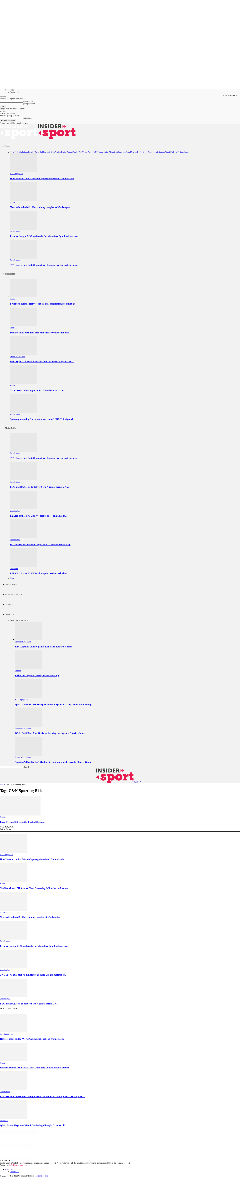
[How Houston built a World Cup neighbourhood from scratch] (23, 171)
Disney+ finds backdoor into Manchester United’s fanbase (39, 332)
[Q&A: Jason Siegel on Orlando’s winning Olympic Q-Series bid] (13, 1118)
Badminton (24, 152)
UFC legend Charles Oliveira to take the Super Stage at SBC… (42, 361)
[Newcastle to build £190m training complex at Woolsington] (23, 200)
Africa (2, 883)
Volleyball (174, 152)
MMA (96, 152)
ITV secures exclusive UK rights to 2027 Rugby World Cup (40, 544)
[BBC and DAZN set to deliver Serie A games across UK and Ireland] (23, 480)
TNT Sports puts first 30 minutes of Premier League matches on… (44, 265)
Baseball (31, 152)
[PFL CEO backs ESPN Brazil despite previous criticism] (23, 566)
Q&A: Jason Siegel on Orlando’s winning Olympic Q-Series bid (32, 1125)
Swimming (161, 152)
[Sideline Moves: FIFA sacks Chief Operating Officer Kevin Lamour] (13, 881)
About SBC (9, 90)
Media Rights (10, 428)
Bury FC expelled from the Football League (22, 822)
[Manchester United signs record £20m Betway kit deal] (23, 383)
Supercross (152, 152)
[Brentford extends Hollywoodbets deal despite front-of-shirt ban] (23, 297)
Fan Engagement (16, 174)
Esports (69, 152)
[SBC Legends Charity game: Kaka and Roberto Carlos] (28, 639)
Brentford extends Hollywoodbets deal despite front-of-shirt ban (42, 303)
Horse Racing (88, 152)
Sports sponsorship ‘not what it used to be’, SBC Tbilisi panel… (42, 419)
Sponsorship (10, 274)
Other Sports (121, 152)
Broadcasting (15, 231)
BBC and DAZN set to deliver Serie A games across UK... (29, 1003)
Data (12, 578)
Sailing (145, 152)
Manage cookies (42, 1176)
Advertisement (16, 414)
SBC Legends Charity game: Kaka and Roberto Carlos (43, 646)
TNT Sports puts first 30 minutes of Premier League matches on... (33, 974)
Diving (64, 152)
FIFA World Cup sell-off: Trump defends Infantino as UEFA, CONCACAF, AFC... (42, 1096)
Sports (7, 146)
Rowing (134, 152)
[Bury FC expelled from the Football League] (20, 815)
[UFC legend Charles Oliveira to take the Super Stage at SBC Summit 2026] (23, 354)
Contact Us (14, 92)
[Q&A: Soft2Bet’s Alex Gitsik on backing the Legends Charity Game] (28, 726)
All (11, 152)
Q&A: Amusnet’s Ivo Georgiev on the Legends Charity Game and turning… (54, 704)
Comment (14, 569)
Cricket (52, 152)
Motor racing (103, 152)
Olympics (112, 152)
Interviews (4, 1121)
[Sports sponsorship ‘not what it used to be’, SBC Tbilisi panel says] (23, 412)
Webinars (3, 111)
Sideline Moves (11, 584)
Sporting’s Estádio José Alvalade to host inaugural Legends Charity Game (53, 762)
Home (2, 784)
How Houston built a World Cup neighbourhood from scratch (42, 178)
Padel (128, 152)
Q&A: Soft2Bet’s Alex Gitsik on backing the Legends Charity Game (49, 733)
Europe (18, 671)
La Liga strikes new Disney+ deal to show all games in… (39, 515)
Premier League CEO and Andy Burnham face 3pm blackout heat (44, 236)
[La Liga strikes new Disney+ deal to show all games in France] (23, 509)
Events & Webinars (17, 357)
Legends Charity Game (19, 620)
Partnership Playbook (13, 594)
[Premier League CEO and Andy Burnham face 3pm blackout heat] (23, 229)
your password (29, 104)
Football (75, 152)
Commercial (5, 1092)
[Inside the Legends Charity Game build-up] (28, 668)
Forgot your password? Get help (13, 109)
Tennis (167, 152)
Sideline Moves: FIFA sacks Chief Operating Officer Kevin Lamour (34, 888)
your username (29, 101)
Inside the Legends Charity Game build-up (37, 675)
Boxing (46, 152)
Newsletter (9, 604)
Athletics (16, 152)
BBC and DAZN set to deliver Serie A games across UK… (39, 487)
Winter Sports (183, 152)
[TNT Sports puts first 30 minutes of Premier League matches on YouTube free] (23, 258)
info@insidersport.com (18, 1165)
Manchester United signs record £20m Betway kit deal (37, 390)
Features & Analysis (23, 642)
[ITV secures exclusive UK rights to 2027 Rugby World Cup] (23, 537)
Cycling (58, 152)
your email (27, 118)
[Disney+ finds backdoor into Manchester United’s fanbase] (23, 325)
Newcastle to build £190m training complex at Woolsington (40, 207)
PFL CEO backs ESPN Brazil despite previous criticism (38, 573)
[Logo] (19, 138)
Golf (81, 152)
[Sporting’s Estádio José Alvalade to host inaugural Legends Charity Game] (28, 755)
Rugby (139, 152)
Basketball (39, 152)
